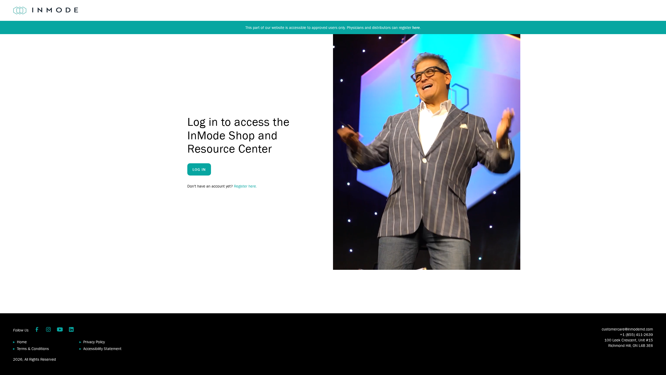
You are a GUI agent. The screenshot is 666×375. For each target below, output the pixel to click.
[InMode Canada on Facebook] (37, 329)
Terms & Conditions (33, 348)
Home (22, 342)
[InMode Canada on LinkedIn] (71, 329)
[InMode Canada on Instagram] (48, 329)
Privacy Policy (94, 342)
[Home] (45, 10)
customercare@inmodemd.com (627, 329)
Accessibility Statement (102, 348)
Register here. (245, 186)
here (416, 27)
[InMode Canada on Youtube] (60, 329)
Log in (199, 169)
